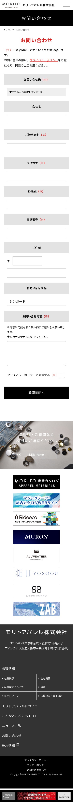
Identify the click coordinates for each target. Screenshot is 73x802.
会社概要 (45, 678)
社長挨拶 (9, 678)
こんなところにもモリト (20, 715)
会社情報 (8, 668)
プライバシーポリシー (44, 60)
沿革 (43, 687)
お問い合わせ (36, 455)
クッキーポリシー (36, 765)
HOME (7, 29)
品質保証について (14, 687)
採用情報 (8, 745)
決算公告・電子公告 (51, 695)
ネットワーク (11, 695)
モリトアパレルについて (20, 705)
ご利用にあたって (36, 770)
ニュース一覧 (11, 725)
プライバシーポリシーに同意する (32, 375)
